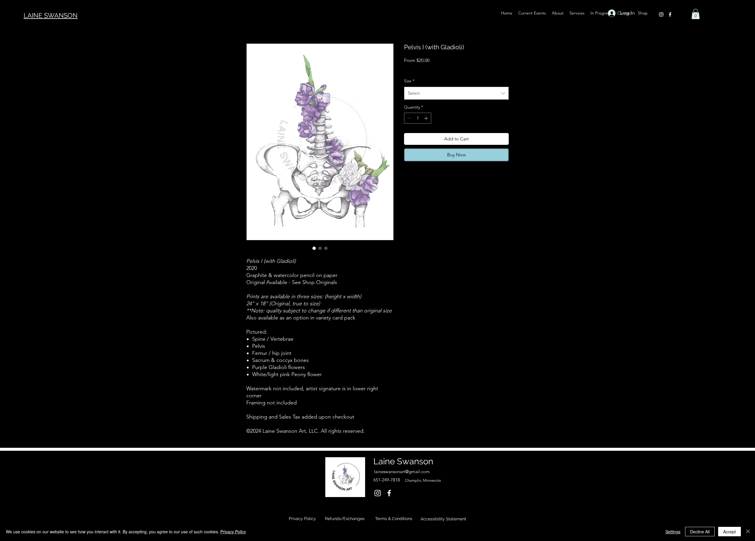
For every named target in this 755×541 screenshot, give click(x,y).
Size (409, 80)
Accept (729, 532)
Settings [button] (672, 532)
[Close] (747, 531)
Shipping (451, 68)
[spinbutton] (417, 118)
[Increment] (426, 118)
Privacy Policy (233, 532)
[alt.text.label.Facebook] (670, 14)
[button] (695, 14)
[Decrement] (408, 118)
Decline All (700, 532)
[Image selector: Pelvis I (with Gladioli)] (314, 248)
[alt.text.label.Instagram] (661, 14)
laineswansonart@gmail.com (402, 471)
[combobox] (456, 93)
